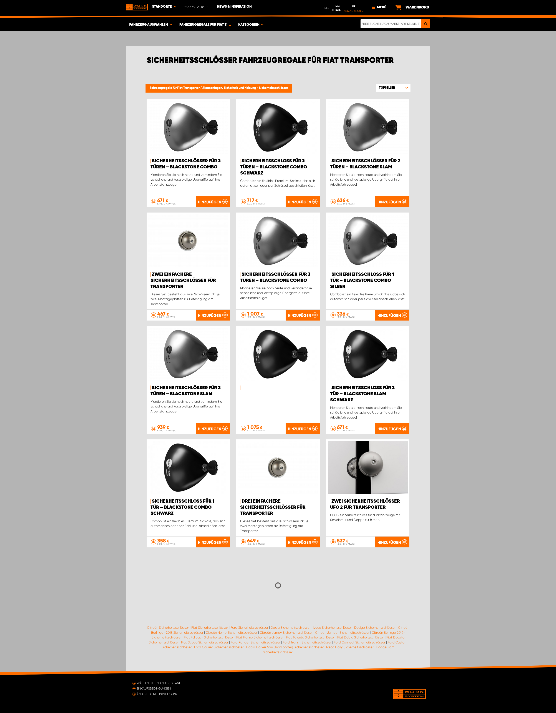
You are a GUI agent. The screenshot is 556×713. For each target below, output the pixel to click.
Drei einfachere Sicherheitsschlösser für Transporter (273, 507)
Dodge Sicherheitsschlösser (375, 628)
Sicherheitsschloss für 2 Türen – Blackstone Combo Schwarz (273, 167)
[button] (393, 87)
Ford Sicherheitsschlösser (249, 628)
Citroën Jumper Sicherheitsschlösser (342, 633)
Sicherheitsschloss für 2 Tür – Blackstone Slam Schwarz (362, 394)
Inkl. (338, 6)
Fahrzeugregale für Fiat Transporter (175, 88)
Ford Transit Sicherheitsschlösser (307, 642)
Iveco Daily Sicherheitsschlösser (350, 647)
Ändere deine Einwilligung (157, 694)
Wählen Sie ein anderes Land (159, 683)
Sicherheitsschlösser (273, 88)
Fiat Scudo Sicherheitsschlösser (204, 642)
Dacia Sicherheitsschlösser (291, 628)
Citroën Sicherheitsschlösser (168, 628)
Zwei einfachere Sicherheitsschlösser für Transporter (183, 280)
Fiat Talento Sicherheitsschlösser (310, 637)
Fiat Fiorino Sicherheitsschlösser (260, 637)
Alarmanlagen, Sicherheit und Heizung (229, 88)
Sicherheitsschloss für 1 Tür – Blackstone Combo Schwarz (182, 507)
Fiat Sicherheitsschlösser (209, 628)
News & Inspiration (234, 6)
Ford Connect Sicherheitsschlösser (359, 642)
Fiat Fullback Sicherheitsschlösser (209, 637)
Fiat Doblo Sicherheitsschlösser (360, 637)
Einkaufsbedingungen (154, 688)
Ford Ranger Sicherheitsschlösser (255, 642)
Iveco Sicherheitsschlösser (332, 628)
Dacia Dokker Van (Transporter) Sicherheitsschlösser (285, 647)
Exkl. (338, 10)
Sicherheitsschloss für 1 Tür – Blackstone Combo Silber (362, 280)
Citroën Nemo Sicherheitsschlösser (231, 633)
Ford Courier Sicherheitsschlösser (219, 647)
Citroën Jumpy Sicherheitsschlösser (286, 633)
